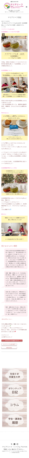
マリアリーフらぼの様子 (9, 344)
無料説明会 (9, 347)
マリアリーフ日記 (14, 17)
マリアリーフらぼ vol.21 (7, 29)
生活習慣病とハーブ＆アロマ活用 (10, 32)
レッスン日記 (3, 26)
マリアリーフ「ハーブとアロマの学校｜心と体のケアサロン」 (14, 448)
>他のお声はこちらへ (6, 319)
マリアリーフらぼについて (12, 340)
